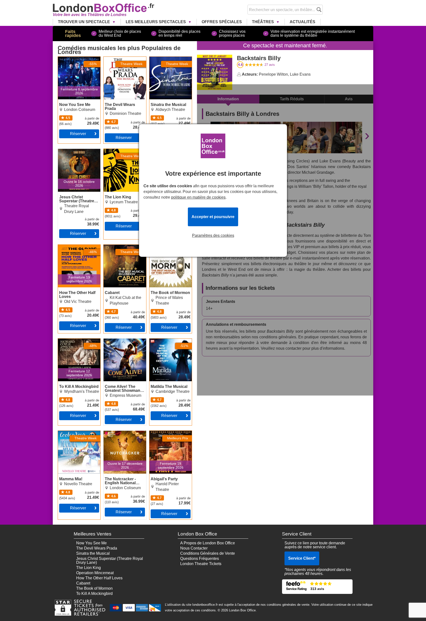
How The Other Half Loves (75, 249)
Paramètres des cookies (213, 236)
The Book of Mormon (167, 247)
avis (270, 65)
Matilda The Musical (167, 341)
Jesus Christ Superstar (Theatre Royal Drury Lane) (78, 155)
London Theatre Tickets (200, 564)
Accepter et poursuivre (213, 217)
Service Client (302, 558)
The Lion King (116, 151)
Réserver (78, 134)
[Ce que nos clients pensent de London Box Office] (317, 586)
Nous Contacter (194, 548)
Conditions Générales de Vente (207, 553)
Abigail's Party (162, 433)
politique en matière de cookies (198, 197)
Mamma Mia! (69, 433)
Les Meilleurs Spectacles (156, 22)
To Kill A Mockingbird (76, 341)
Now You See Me (73, 59)
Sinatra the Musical (166, 59)
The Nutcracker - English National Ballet (124, 435)
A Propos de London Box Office (207, 543)
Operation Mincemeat (95, 573)
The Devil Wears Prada (124, 59)
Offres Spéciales (222, 22)
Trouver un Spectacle (84, 22)
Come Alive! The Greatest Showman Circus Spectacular (120, 344)
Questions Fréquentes (199, 558)
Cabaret (111, 247)
